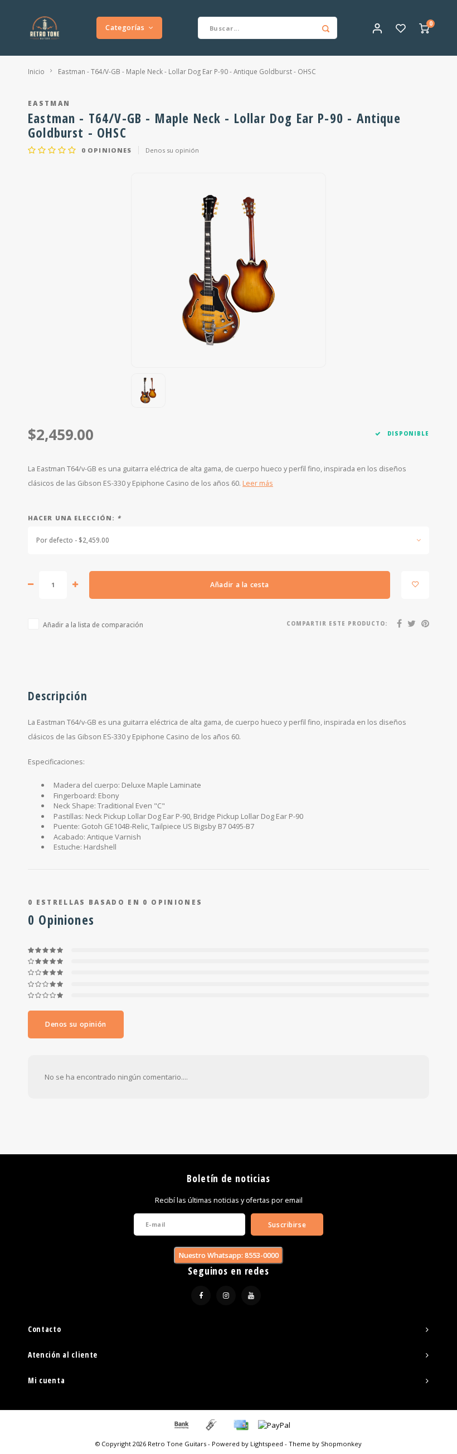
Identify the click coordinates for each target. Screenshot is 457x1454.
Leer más (257, 483)
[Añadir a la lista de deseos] (415, 585)
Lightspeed (266, 1444)
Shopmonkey (341, 1444)
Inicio (36, 71)
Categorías (124, 27)
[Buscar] (326, 28)
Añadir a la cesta (239, 584)
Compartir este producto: (336, 623)
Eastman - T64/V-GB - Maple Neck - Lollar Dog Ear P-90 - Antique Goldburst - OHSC (187, 71)
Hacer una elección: (74, 518)
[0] (424, 27)
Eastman (49, 103)
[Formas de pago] (181, 1424)
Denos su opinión (172, 150)
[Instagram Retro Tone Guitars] (226, 1295)
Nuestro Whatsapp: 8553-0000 (228, 1255)
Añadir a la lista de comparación (93, 624)
